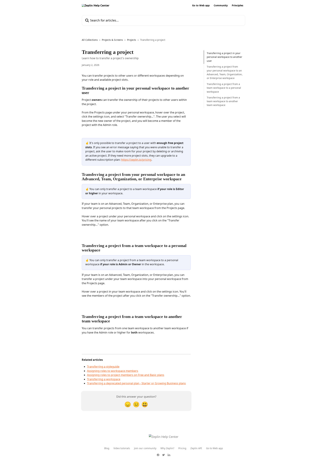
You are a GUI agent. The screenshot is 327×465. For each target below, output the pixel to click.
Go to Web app (201, 5)
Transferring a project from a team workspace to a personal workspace (224, 87)
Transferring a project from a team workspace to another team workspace (223, 101)
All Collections (90, 39)
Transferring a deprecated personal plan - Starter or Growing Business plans (136, 383)
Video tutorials (121, 448)
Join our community (145, 448)
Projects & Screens (112, 39)
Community (221, 5)
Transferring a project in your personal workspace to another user (224, 57)
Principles (237, 5)
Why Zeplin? (167, 448)
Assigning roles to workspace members (112, 371)
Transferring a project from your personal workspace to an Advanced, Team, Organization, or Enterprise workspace (225, 72)
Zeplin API (196, 448)
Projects (131, 39)
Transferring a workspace (103, 379)
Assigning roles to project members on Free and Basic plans (125, 375)
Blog (106, 448)
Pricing (182, 448)
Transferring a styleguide (103, 366)
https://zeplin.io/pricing (136, 160)
